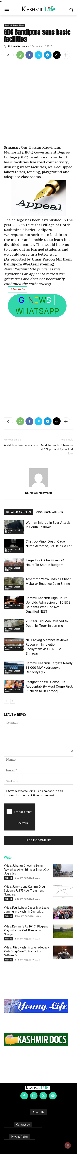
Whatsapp (37, 311)
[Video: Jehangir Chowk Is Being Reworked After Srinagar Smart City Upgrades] (63, 870)
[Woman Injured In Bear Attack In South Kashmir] (14, 527)
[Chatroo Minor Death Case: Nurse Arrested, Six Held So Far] (14, 546)
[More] (66, 55)
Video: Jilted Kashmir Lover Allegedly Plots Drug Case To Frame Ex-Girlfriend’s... (27, 951)
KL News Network (17, 46)
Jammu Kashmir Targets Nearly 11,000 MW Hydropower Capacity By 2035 (49, 667)
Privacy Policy (19, 1136)
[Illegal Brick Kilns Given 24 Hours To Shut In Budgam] (14, 565)
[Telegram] (48, 55)
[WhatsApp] (20, 55)
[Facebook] (29, 55)
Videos (8, 877)
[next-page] (12, 701)
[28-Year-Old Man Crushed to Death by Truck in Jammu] (14, 625)
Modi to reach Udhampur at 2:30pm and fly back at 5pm (57, 449)
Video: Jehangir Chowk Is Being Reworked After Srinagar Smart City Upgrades (26, 869)
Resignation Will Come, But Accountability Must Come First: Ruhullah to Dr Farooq (49, 686)
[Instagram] (34, 1095)
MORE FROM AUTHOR (49, 512)
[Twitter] (38, 55)
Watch (8, 857)
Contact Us (23, 1124)
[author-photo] (38, 487)
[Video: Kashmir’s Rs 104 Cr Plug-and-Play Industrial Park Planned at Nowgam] (63, 931)
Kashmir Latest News (14, 25)
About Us (38, 1112)
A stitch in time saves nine (21, 445)
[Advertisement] (38, 102)
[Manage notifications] (68, 1145)
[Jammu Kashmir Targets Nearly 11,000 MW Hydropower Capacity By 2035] (14, 667)
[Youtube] (52, 1095)
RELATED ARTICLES (18, 512)
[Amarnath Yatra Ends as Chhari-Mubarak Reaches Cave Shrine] (14, 583)
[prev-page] (6, 701)
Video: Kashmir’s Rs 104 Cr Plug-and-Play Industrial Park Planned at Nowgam (27, 930)
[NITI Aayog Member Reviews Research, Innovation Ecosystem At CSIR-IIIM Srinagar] (14, 644)
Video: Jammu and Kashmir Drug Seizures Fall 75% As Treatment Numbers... (24, 890)
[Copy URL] (57, 55)
